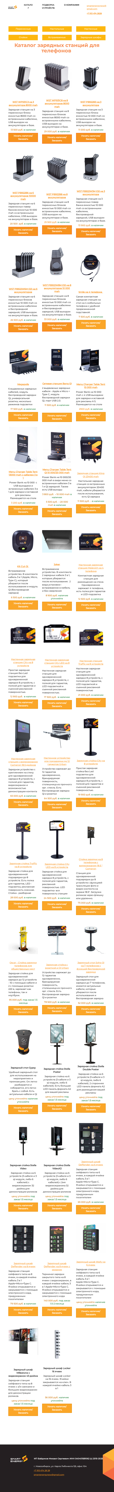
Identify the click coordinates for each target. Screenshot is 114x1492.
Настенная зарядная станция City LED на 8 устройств (57, 663)
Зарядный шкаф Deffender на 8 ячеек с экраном (57, 1266)
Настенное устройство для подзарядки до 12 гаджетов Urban (57, 761)
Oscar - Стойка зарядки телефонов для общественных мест (23, 965)
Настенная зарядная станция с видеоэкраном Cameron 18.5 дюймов (23, 761)
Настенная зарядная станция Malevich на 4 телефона (91, 568)
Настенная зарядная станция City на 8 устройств (23, 662)
